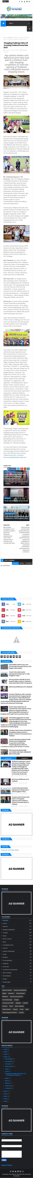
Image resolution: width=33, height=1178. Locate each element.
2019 (5, 1099)
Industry (5, 926)
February (8, 1086)
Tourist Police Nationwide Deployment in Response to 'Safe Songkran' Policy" (16, 517)
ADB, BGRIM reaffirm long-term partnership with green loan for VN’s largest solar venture (20, 666)
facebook (28, 563)
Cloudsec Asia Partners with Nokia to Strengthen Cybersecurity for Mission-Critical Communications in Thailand (20, 733)
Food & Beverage (7, 960)
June (7, 1071)
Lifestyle (5, 948)
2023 (5, 1057)
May (6, 1078)
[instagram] (27, 1)
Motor (5, 923)
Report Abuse (7, 1165)
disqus (22, 563)
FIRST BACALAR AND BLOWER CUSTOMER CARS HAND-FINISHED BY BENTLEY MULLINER (20, 752)
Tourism (15, 37)
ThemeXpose (12, 1174)
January (8, 1088)
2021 (5, 1094)
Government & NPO (10, 472)
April (7, 1081)
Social (5, 954)
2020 (5, 1096)
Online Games (6, 982)
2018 (5, 1101)
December (9, 1059)
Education (6, 966)
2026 (5, 1049)
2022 (5, 1091)
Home (5, 37)
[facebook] (20, 1)
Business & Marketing (9, 929)
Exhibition (5, 963)
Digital (5, 936)
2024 (5, 1054)
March (7, 1083)
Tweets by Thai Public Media (10, 850)
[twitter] (22, 1)
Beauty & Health (7, 939)
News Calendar (7, 973)
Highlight (10, 37)
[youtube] (25, 1)
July (6, 1069)
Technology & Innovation (10, 969)
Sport (4, 942)
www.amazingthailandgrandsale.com (14, 457)
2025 (5, 1052)
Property (5, 957)
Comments (24, 758)
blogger (15, 563)
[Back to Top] (23, 1171)
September (9, 1066)
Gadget (5, 979)
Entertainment (7, 976)
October (8, 1064)
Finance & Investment (9, 951)
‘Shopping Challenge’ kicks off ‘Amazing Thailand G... (15, 1074)
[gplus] (30, 1)
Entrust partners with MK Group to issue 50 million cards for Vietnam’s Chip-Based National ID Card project (20, 681)
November (9, 1061)
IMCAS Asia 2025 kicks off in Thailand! (16, 501)
